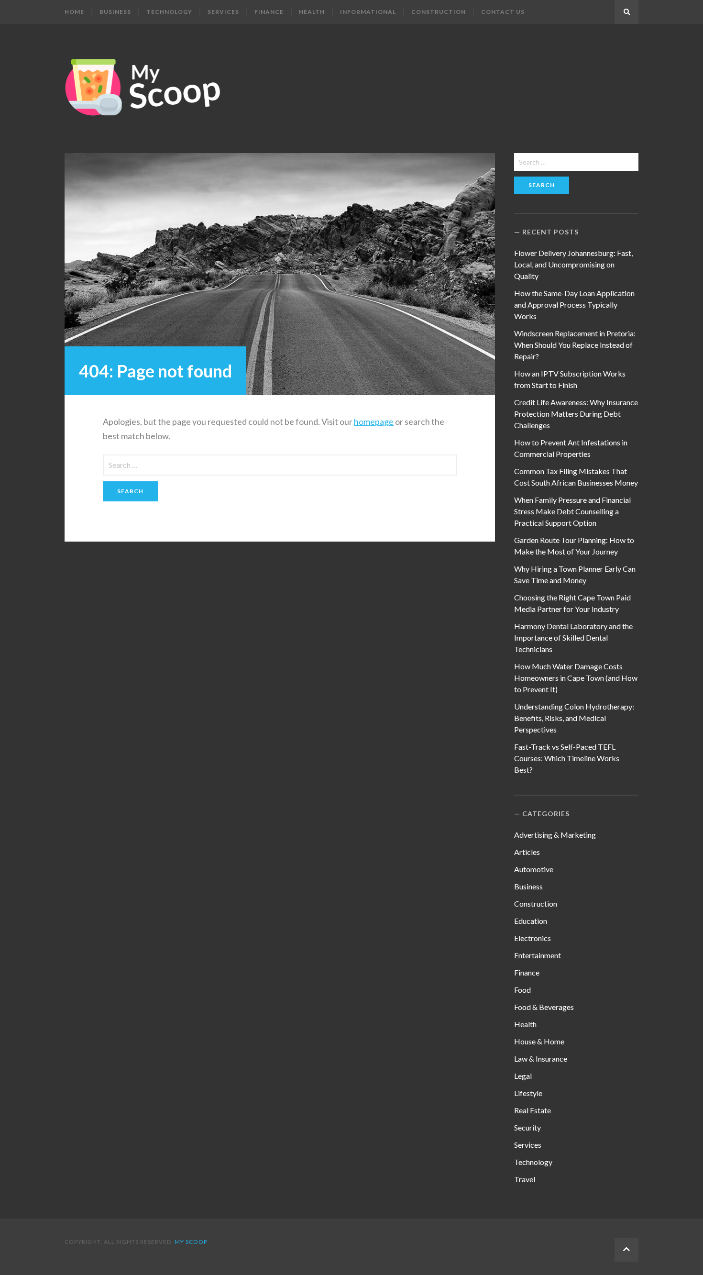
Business (115, 11)
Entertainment (537, 955)
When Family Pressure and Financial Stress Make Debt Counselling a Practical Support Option (572, 511)
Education (530, 920)
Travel (524, 1179)
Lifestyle (528, 1093)
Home (74, 11)
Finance (269, 11)
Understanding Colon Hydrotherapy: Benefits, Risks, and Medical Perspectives (574, 718)
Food (522, 989)
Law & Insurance (540, 1058)
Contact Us (503, 11)
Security (527, 1127)
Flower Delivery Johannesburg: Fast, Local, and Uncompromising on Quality (573, 264)
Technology (169, 11)
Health (312, 11)
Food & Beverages (544, 1006)
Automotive (533, 869)
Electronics (532, 937)
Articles (527, 851)
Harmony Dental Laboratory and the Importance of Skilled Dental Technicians (573, 637)
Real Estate (532, 1110)
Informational (368, 11)
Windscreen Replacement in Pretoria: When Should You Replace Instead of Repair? (575, 345)
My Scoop (191, 1241)
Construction (438, 11)
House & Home (539, 1041)
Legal (523, 1075)
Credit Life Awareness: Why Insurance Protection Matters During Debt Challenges (576, 414)
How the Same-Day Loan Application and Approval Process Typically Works (574, 304)
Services (223, 11)
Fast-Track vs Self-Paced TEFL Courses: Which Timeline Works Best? (566, 758)
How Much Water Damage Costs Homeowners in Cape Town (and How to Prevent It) (575, 678)
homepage (374, 421)
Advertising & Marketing (555, 834)
